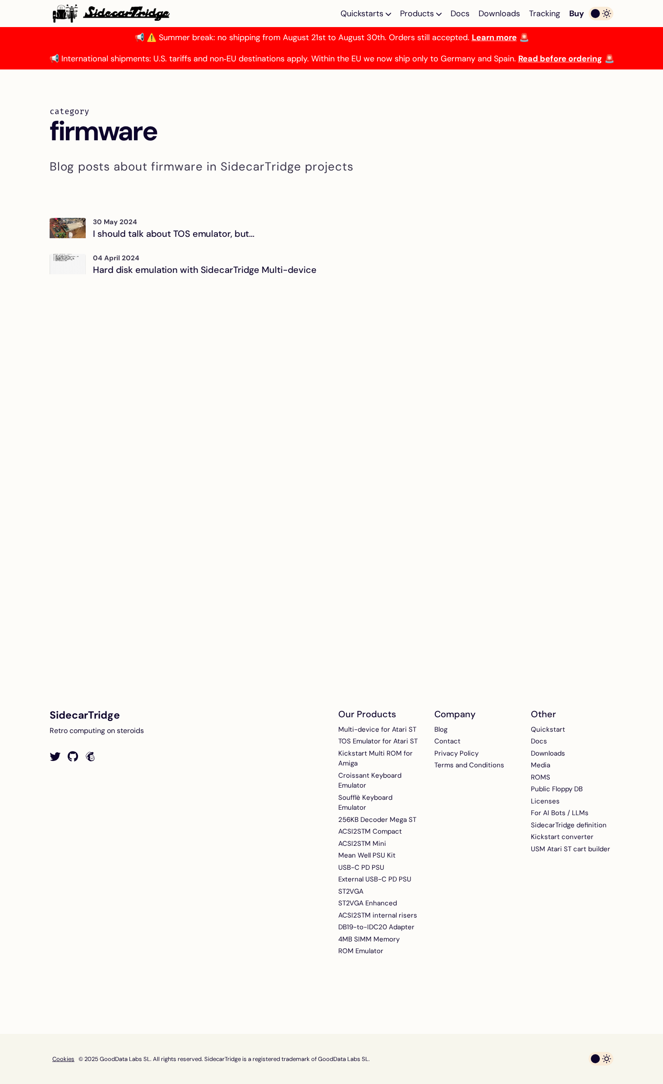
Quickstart (548, 729)
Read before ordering (560, 58)
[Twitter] (55, 757)
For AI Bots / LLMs (560, 812)
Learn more (494, 37)
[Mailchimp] (90, 757)
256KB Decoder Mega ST (377, 819)
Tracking (544, 13)
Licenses (545, 801)
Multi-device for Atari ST (377, 729)
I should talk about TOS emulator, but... (173, 234)
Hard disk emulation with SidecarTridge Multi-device (205, 270)
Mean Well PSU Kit (367, 855)
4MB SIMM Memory (369, 939)
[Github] (73, 757)
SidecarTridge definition (569, 825)
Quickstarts (363, 13)
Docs (460, 13)
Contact (447, 741)
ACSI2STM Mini (362, 843)
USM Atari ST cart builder (570, 848)
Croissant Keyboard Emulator (369, 780)
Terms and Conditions (469, 765)
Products (418, 13)
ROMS (540, 777)
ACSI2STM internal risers (377, 915)
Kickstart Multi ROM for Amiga (375, 758)
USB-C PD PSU (361, 867)
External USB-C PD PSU (374, 879)
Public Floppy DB (557, 788)
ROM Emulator (360, 950)
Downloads (499, 13)
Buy (576, 13)
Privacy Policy (456, 753)
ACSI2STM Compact (370, 831)
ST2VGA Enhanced (367, 903)
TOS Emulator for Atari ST (378, 741)
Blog (440, 729)
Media (540, 765)
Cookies (63, 1059)
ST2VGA (351, 891)
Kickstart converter (562, 836)
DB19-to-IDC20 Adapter (376, 927)
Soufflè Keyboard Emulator (365, 802)
